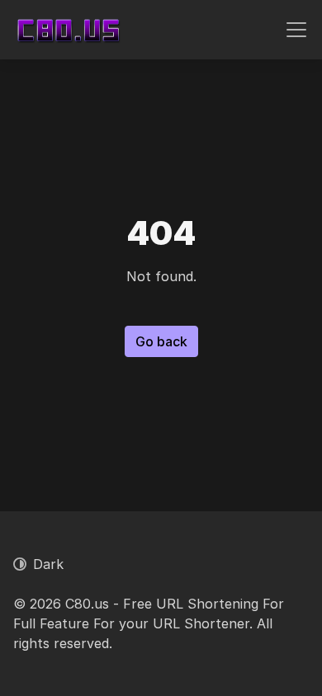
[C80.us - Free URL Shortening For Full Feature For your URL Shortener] (68, 29)
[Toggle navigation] (296, 29)
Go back (161, 341)
